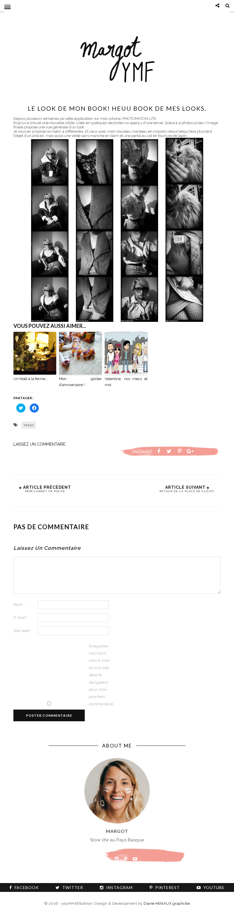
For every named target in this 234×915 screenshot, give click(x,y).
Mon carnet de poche (45, 491)
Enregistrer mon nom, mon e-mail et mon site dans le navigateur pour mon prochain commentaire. (100, 675)
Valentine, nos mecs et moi (126, 382)
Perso (29, 425)
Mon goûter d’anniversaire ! (80, 382)
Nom (19, 604)
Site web (21, 631)
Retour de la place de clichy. (187, 491)
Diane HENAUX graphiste (167, 903)
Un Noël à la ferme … (30, 379)
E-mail (20, 617)
